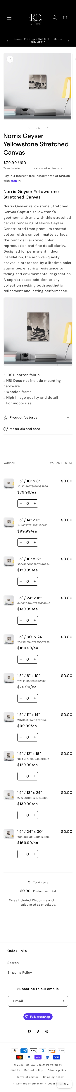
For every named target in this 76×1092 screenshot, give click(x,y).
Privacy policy (56, 1070)
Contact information (30, 1083)
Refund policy (33, 1070)
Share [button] (12, 443)
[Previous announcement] (8, 41)
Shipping (28, 168)
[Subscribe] (63, 1001)
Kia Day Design (35, 1064)
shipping (61, 900)
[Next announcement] (68, 41)
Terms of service (28, 1077)
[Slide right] (47, 128)
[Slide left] (29, 128)
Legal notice (56, 1083)
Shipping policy (53, 1077)
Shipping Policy (19, 973)
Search (13, 963)
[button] (9, 17)
